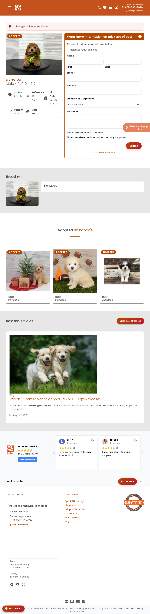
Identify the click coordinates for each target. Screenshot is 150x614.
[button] (142, 454)
